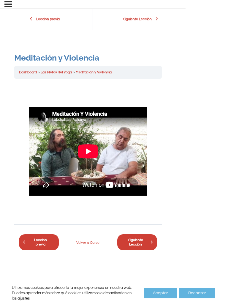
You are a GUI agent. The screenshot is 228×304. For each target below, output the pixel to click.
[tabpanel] (88, 151)
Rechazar (197, 293)
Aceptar (160, 293)
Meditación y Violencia (94, 72)
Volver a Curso (87, 243)
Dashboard (28, 72)
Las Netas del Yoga (56, 72)
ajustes (24, 298)
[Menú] (8, 4)
